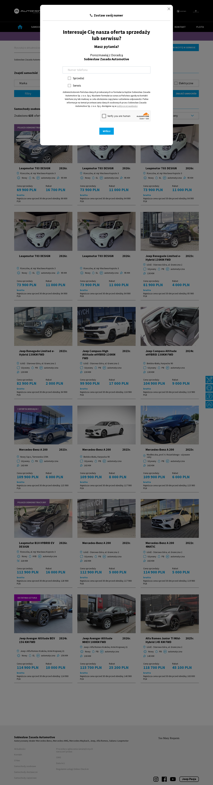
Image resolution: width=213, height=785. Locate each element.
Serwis (77, 85)
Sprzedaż (78, 78)
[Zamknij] (169, 8)
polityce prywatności (127, 106)
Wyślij (106, 131)
